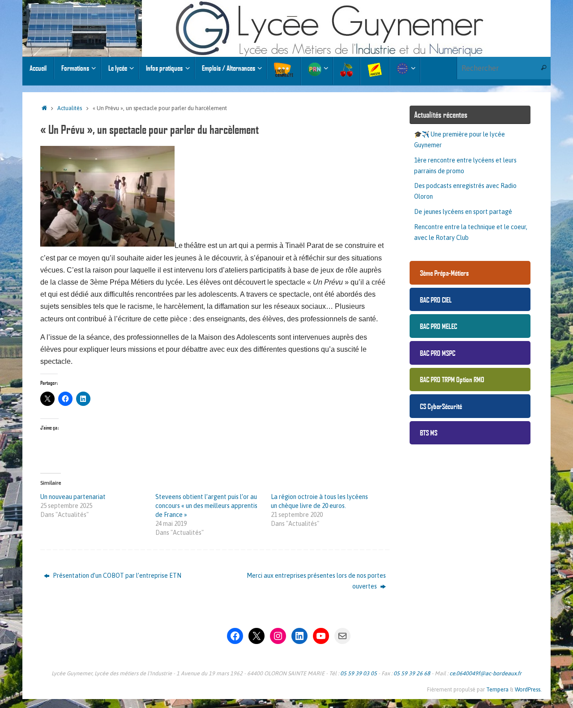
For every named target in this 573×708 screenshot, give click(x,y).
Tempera (497, 689)
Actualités (69, 108)
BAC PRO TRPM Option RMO (452, 379)
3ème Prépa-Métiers (444, 273)
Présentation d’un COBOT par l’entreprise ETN (116, 575)
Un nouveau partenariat (73, 496)
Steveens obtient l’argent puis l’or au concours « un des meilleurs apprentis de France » (206, 505)
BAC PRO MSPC (437, 353)
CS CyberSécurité (441, 406)
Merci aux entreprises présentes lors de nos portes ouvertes (316, 581)
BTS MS (428, 432)
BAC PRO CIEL (436, 299)
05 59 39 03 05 (358, 673)
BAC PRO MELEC (438, 326)
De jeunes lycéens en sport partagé (463, 211)
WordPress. (528, 689)
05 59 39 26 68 (411, 673)
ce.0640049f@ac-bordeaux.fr (485, 673)
